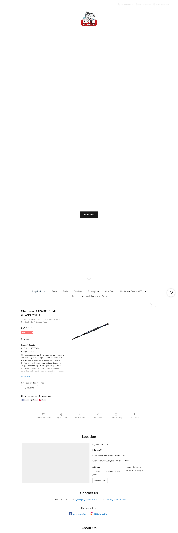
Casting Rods (27, 322)
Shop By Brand (39, 291)
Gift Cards (134, 417)
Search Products (43, 417)
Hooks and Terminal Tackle (133, 291)
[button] (29, 387)
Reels (54, 291)
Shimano (49, 319)
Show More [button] (26, 376)
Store (23, 319)
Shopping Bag (116, 417)
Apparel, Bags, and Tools (94, 296)
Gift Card (109, 291)
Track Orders (79, 417)
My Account (62, 417)
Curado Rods (41, 322)
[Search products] (171, 292)
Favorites (98, 417)
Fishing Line (94, 291)
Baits (73, 296)
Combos (78, 291)
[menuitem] (151, 305)
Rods (65, 291)
